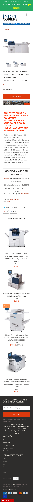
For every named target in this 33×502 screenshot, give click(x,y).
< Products (6, 29)
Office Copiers (6, 442)
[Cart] (28, 14)
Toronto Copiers (11, 484)
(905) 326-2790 (24, 194)
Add (7, 212)
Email (14, 212)
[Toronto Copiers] (10, 17)
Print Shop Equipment (8, 445)
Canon (4, 458)
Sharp (4, 472)
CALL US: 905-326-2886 (16, 424)
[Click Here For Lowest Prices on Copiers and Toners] (16, 24)
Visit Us (6, 178)
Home (4, 439)
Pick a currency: (8, 478)
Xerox (4, 85)
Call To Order (16, 96)
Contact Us (6, 451)
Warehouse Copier (15, 199)
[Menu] (24, 14)
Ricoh (4, 464)
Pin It (23, 207)
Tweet (7, 207)
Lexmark (5, 469)
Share (15, 207)
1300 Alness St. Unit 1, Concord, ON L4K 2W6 (16, 426)
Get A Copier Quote (8, 448)
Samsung (5, 461)
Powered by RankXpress (9, 489)
